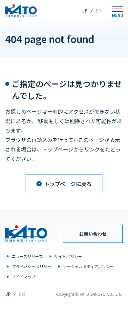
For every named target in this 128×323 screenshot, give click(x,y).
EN (99, 10)
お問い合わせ (93, 233)
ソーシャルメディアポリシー (88, 266)
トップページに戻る (68, 184)
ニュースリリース (27, 256)
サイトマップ (23, 276)
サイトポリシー (68, 256)
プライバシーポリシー (31, 266)
